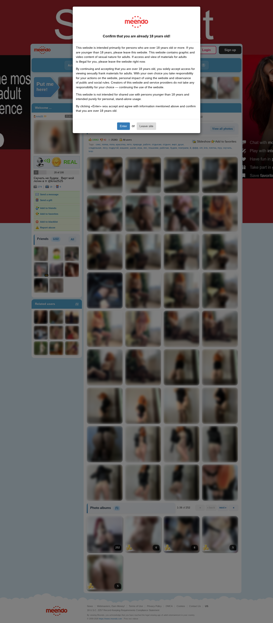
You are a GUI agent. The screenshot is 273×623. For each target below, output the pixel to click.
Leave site (146, 126)
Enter (123, 126)
